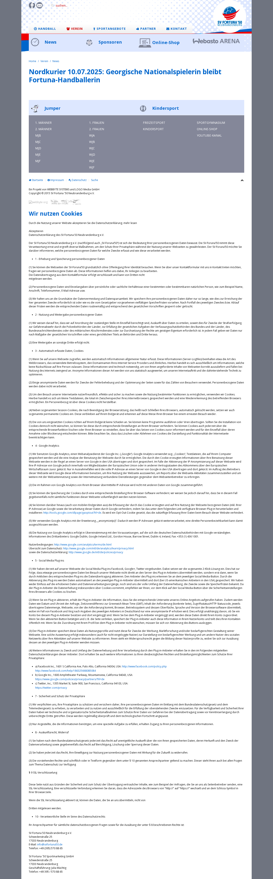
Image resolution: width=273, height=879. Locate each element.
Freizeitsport (154, 123)
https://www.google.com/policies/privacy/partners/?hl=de (70, 679)
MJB (38, 135)
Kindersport (165, 108)
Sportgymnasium (211, 123)
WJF (91, 167)
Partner (147, 29)
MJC (38, 142)
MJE (38, 154)
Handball (46, 29)
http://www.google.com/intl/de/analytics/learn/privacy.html (98, 548)
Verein (76, 29)
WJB (92, 142)
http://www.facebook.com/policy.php (144, 666)
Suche (94, 180)
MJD (38, 148)
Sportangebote (111, 29)
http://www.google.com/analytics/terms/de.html (83, 544)
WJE (91, 161)
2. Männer (43, 129)
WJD (92, 154)
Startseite (37, 180)
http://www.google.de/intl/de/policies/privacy (96, 552)
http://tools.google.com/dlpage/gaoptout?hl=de (72, 512)
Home (32, 61)
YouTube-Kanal (209, 135)
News (50, 42)
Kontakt (178, 29)
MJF (38, 161)
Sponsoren (109, 42)
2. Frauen (96, 129)
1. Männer (43, 123)
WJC (92, 148)
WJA (92, 135)
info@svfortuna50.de (49, 844)
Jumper (52, 108)
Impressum (57, 180)
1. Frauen (96, 123)
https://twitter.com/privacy (51, 688)
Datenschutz (79, 180)
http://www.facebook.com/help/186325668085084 (65, 670)
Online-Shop (166, 42)
